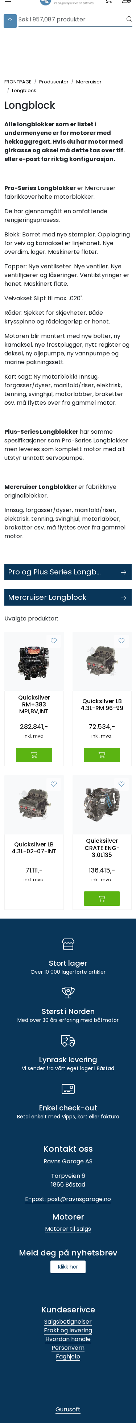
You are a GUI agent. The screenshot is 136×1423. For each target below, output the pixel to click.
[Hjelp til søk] (10, 21)
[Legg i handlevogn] (34, 755)
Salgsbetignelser (68, 1321)
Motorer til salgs (68, 1229)
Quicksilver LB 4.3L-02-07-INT (34, 848)
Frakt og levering (68, 1330)
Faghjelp (68, 1356)
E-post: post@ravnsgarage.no (68, 1199)
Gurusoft (68, 1409)
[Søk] (129, 19)
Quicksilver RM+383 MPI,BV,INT (34, 704)
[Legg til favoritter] (53, 641)
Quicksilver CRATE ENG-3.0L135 (102, 847)
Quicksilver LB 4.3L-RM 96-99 (102, 705)
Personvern (68, 1348)
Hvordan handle (68, 1339)
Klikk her (68, 1266)
